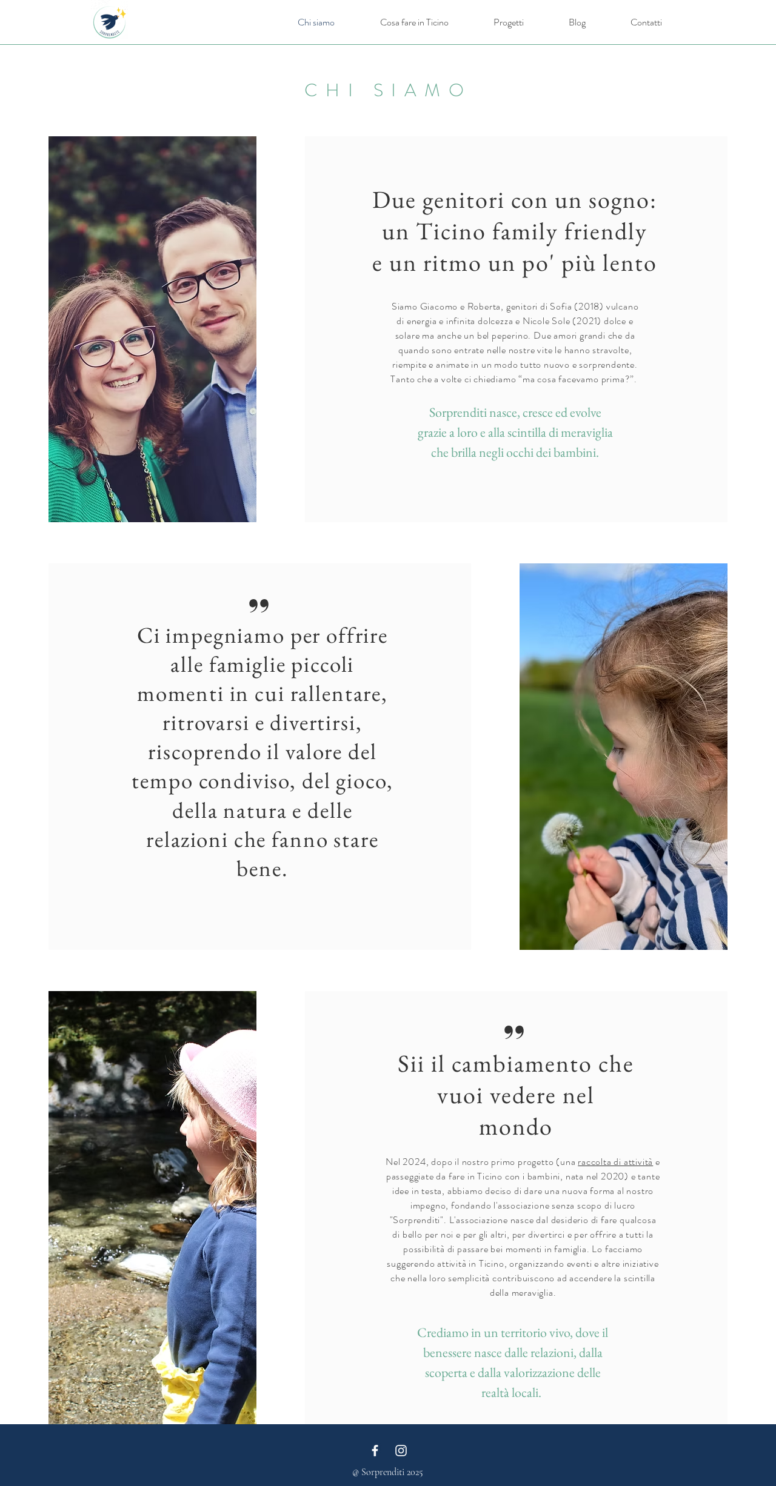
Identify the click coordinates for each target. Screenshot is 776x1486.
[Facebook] (375, 1450)
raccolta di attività (615, 1162)
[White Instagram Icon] (401, 1450)
